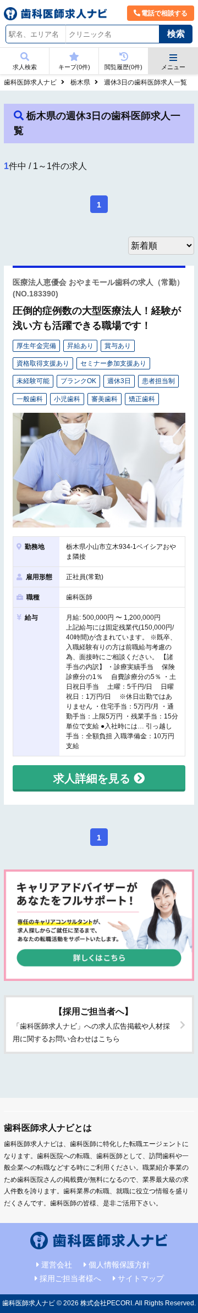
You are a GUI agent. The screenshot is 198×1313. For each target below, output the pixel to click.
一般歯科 (29, 399)
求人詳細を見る (93, 778)
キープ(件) (74, 67)
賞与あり (118, 346)
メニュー (173, 67)
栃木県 (80, 82)
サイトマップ (141, 1278)
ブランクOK (78, 381)
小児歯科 (67, 399)
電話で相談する (164, 13)
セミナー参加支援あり (113, 363)
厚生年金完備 (36, 346)
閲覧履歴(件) (123, 67)
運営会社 (56, 1264)
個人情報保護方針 (119, 1264)
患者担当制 (158, 381)
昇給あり (80, 346)
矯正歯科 (142, 399)
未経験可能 (33, 381)
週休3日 (119, 381)
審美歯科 (104, 399)
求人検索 (25, 67)
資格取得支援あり (42, 363)
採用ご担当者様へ (70, 1278)
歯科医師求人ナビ (30, 82)
